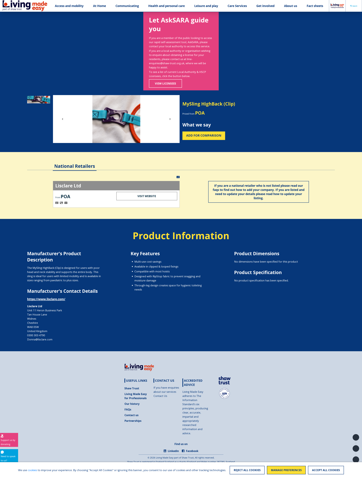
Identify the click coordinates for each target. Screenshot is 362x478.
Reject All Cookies (247, 470)
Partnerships (132, 421)
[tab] (75, 163)
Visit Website (146, 196)
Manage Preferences (286, 470)
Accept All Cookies (326, 470)
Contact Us (160, 396)
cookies (32, 470)
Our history (132, 404)
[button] (62, 119)
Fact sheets (315, 6)
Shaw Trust (131, 388)
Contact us (131, 415)
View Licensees (165, 83)
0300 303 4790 (36, 335)
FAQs (127, 409)
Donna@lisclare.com (39, 339)
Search (354, 6)
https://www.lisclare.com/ (46, 299)
